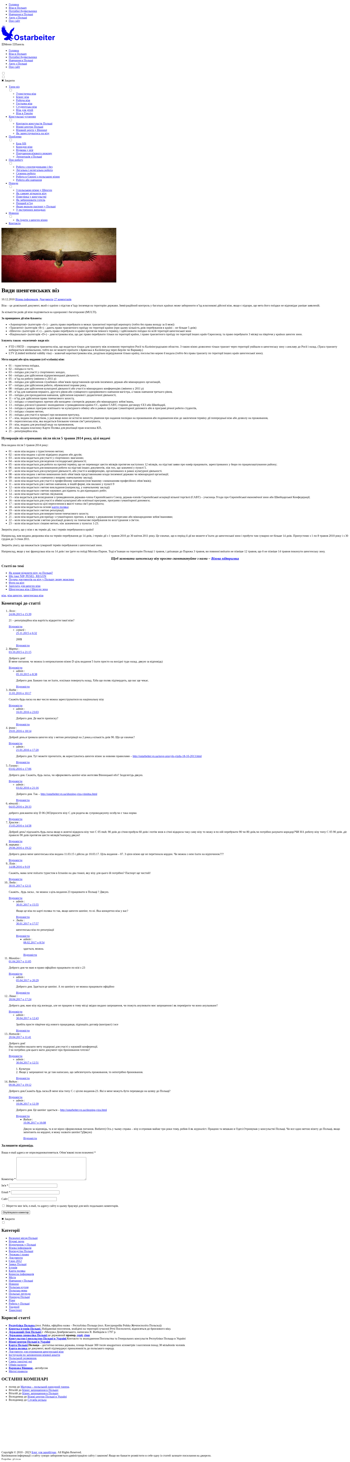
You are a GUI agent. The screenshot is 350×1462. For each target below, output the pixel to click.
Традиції (14, 1306)
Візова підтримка (225, 558)
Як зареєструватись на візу (32, 133)
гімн (87, 1335)
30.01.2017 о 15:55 (27, 904)
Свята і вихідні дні (20, 1361)
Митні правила (18, 1371)
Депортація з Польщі (29, 156)
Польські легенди (20, 1293)
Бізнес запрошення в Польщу (40, 1390)
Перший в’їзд (24, 203)
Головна (14, 4)
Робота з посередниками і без (34, 166)
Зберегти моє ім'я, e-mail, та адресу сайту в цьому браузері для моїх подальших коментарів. (62, 1205)
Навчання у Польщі (21, 1280)
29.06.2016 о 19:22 (20, 847)
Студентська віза (26, 106)
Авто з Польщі (18, 17)
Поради (13, 183)
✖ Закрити (8, 80)
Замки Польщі (17, 1264)
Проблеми (15, 136)
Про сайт (14, 20)
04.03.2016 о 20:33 (20, 806)
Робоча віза (23, 100)
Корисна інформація (21, 1274)
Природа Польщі (19, 1297)
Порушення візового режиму (34, 153)
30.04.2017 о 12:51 (27, 1062)
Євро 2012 (15, 1261)
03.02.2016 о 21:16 (27, 787)
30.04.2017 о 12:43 (27, 1018)
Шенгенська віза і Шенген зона (28, 589)
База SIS (21, 143)
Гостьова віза (24, 103)
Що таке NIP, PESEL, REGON (27, 576)
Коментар (8, 1179)
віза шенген (14, 595)
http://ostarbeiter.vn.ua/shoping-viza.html (83, 1109)
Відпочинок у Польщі (22, 1244)
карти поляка (60, 507)
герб (80, 1335)
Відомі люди (16, 1241)
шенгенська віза (33, 595)
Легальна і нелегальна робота (34, 170)
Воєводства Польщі (21, 1251)
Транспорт (15, 1310)
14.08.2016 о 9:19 (19, 866)
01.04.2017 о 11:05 (20, 961)
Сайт (4, 1198)
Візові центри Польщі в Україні (47, 1396)
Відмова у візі (24, 150)
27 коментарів (62, 299)
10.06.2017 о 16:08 (34, 1122)
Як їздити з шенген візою (32, 219)
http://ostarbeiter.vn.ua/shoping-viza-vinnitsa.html (69, 794)
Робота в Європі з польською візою (38, 176)
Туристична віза (26, 93)
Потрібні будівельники (23, 11)
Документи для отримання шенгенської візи (36, 1351)
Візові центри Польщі (29, 126)
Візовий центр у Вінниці (31, 130)
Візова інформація (26, 299)
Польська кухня (18, 1287)
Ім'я (4, 1185)
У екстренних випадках (31, 209)
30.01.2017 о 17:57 (27, 923)
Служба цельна (37, 1399)
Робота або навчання (29, 179)
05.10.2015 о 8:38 (26, 674)
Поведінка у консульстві (31, 196)
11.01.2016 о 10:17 (20, 693)
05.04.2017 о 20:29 (27, 980)
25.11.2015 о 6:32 (26, 633)
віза (3, 595)
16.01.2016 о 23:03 (27, 712)
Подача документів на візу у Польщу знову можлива (41, 579)
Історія (13, 1267)
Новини (14, 213)
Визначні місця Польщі (23, 1238)
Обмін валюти (18, 1364)
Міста (12, 1277)
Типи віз (14, 86)
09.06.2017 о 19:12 (20, 1084)
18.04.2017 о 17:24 (20, 999)
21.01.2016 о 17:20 (27, 749)
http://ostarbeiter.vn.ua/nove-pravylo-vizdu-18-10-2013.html (167, 756)
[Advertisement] (175, 1427)
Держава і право (19, 1254)
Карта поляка (17, 1270)
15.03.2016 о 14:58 (20, 825)
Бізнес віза (22, 96)
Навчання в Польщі (21, 14)
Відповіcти (15, 626)
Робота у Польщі (19, 1303)
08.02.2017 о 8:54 (33, 942)
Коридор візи (24, 146)
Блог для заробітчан (44, 1452)
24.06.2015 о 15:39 (20, 614)
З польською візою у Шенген (34, 190)
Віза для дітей (24, 110)
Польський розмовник (23, 1358)
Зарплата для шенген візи (24, 585)
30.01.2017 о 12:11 (20, 885)
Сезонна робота (26, 173)
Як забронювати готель (30, 199)
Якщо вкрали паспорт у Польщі (36, 206)
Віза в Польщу (18, 7)
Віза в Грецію (24, 113)
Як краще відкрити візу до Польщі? (31, 572)
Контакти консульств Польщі (34, 123)
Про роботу (16, 159)
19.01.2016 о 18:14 (20, 731)
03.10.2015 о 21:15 (20, 652)
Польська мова (18, 1290)
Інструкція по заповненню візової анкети (34, 1354)
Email (5, 1192)
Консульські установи (22, 116)
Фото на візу (16, 582)
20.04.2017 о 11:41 (20, 1037)
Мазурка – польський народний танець (45, 1386)
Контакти (15, 223)
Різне (12, 1300)
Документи (46, 299)
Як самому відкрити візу (31, 193)
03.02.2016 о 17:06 (20, 768)
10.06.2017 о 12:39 (27, 1103)
